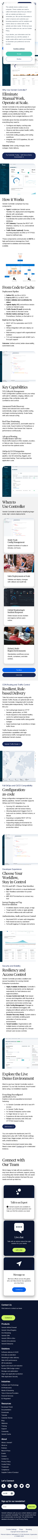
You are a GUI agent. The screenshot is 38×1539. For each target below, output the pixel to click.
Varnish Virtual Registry (8, 1330)
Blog (2, 1420)
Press (21, 1529)
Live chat (19, 675)
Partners (4, 1448)
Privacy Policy (6, 1461)
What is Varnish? (6, 1442)
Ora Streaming (6, 1333)
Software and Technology (10, 1385)
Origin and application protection (12, 1374)
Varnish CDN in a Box (8, 1338)
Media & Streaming (7, 1390)
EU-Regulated (6, 1398)
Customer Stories (6, 1418)
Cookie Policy (5, 1464)
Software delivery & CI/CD (9, 1352)
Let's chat (19, 1250)
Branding (29, 1529)
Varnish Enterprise (7, 1344)
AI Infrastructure (6, 1388)
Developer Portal (7, 1407)
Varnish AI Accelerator (8, 1341)
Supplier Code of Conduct (9, 1472)
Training (4, 1426)
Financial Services (7, 1396)
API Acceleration (6, 1363)
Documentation (6, 1410)
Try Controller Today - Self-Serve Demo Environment (19, 156)
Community (4, 1431)
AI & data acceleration (8, 1355)
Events (3, 1453)
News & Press (5, 1450)
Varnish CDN (5, 1335)
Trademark (5, 1467)
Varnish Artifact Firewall (9, 1327)
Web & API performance (9, 1360)
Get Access (8, 1126)
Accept (19, 54)
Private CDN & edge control (10, 1368)
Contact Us (5, 1459)
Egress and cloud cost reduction (11, 1366)
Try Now (19, 670)
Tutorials (4, 1415)
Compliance (5, 1469)
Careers (4, 1456)
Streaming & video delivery (10, 1357)
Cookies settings (19, 49)
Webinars (4, 1423)
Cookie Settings (11, 1529)
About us (4, 1445)
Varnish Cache (6, 1434)
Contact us (20, 1146)
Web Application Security (9, 1376)
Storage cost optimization (9, 1371)
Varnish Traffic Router (12, 744)
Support (4, 1429)
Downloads (5, 1412)
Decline (19, 59)
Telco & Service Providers (9, 1393)
